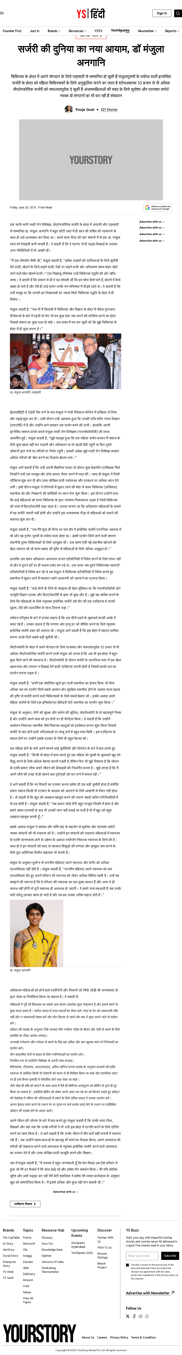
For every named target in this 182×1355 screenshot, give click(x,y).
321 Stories (109, 110)
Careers (102, 1337)
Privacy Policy (119, 1337)
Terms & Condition (143, 1337)
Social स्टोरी (89, 35)
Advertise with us (64, 1191)
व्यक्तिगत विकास (23, 1204)
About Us (88, 1337)
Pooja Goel (85, 109)
